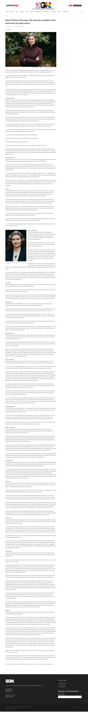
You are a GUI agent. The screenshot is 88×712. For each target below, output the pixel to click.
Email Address (62, 694)
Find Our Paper (62, 686)
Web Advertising (62, 683)
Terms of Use (7, 708)
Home (6, 15)
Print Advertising (62, 685)
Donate (16, 5)
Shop (71, 5)
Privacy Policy (14, 708)
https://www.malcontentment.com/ (46, 664)
